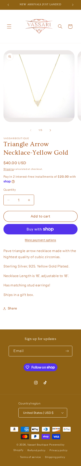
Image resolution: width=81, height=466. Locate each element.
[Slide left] (30, 130)
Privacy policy (58, 450)
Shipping (8, 169)
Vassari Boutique (38, 444)
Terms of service (30, 457)
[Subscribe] (67, 351)
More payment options (40, 240)
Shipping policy (55, 457)
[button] (9, 27)
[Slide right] (50, 130)
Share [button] (12, 308)
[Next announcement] (73, 5)
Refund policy (36, 450)
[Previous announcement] (8, 5)
